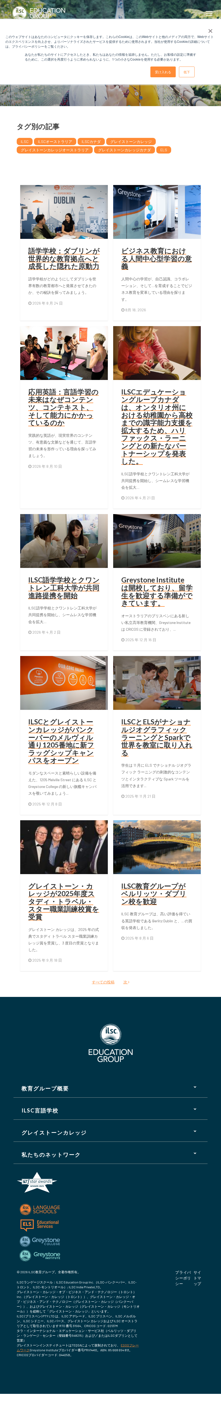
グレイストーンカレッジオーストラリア (55, 150)
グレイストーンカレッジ (131, 141)
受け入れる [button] (163, 71)
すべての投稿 (103, 982)
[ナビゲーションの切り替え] (210, 13)
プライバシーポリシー (183, 1278)
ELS (163, 150)
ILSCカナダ (91, 141)
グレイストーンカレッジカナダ (124, 150)
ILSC (25, 141)
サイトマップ (198, 1278)
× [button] (210, 29)
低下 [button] (187, 71)
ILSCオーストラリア (55, 141)
